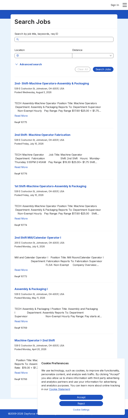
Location (20, 50)
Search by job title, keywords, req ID (36, 33)
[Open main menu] (124, 5)
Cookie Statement (59, 389)
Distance (77, 50)
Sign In (115, 5)
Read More (21, 115)
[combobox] (45, 55)
